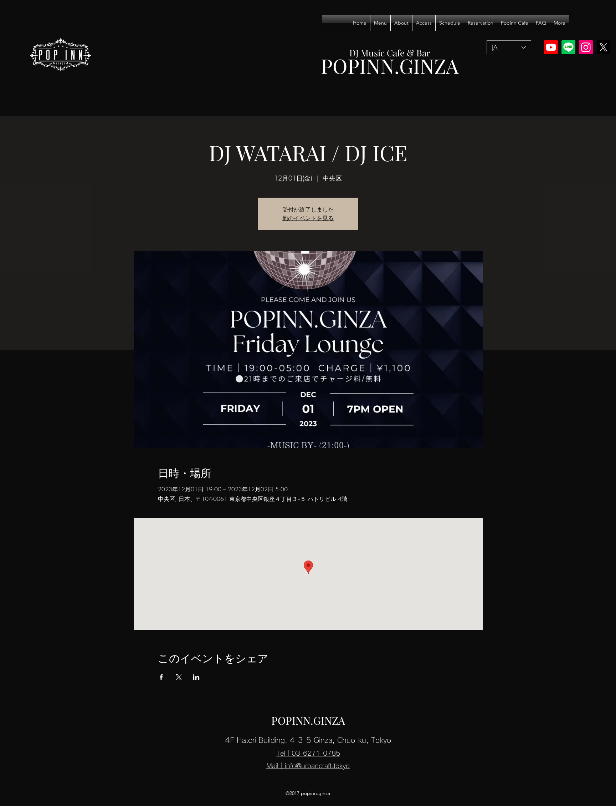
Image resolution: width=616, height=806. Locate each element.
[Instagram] (586, 47)
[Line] (568, 47)
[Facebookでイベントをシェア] (161, 677)
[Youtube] (551, 47)
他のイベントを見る (308, 218)
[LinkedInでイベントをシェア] (196, 677)
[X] (603, 47)
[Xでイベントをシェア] (178, 677)
